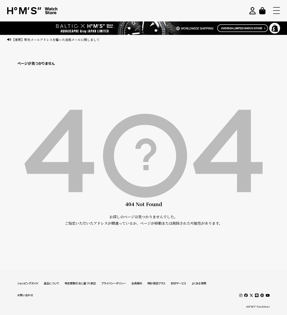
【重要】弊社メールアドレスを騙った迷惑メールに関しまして (56, 39)
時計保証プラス (156, 283)
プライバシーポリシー (113, 283)
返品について (51, 283)
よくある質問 (199, 283)
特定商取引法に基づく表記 (80, 283)
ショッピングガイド (27, 283)
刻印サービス (178, 283)
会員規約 (136, 283)
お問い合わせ (25, 295)
